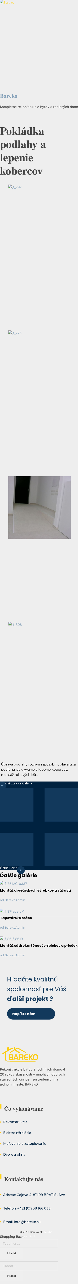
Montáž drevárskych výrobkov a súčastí (35, 890)
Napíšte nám (23, 1013)
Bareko (8, 96)
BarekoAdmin (15, 900)
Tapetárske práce (16, 918)
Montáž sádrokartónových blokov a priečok (39, 945)
